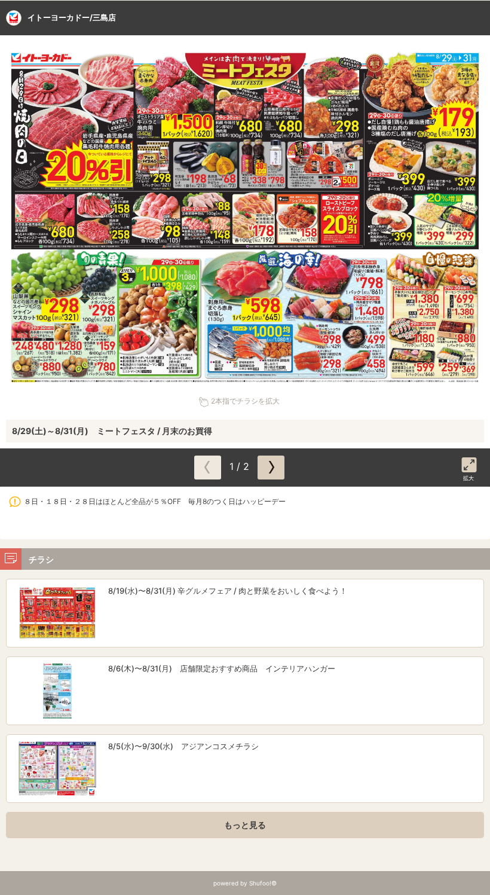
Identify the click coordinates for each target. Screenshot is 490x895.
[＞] (271, 467)
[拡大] (469, 462)
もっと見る (245, 825)
